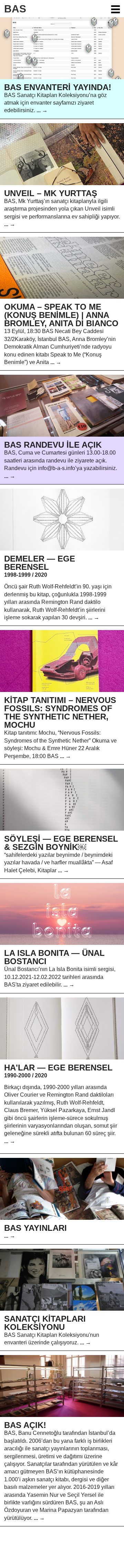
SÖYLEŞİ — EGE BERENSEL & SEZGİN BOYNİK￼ (61, 843)
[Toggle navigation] (115, 9)
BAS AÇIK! (25, 1425)
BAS (15, 8)
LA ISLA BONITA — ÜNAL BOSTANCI (54, 957)
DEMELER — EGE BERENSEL (39, 563)
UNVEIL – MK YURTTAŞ (50, 193)
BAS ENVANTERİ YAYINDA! (57, 87)
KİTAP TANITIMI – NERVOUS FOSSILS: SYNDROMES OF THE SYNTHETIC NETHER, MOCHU (60, 712)
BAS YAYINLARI (35, 1228)
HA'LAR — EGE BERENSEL (58, 1067)
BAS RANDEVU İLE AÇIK (53, 444)
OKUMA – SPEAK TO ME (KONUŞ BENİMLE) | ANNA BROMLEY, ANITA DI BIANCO (61, 315)
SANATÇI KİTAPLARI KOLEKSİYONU (45, 1323)
